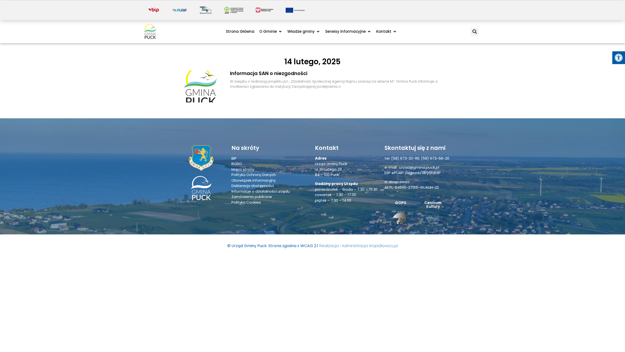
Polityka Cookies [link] (246, 202)
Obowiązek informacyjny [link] (253, 180)
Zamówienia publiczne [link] (251, 196)
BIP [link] (234, 158)
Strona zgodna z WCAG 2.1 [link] (293, 246)
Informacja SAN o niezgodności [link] (268, 73)
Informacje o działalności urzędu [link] (260, 191)
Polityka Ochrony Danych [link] (253, 174)
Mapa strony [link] (242, 169)
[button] (271, 32)
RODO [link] (236, 163)
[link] (618, 57)
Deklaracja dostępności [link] (252, 185)
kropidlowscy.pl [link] (383, 246)
